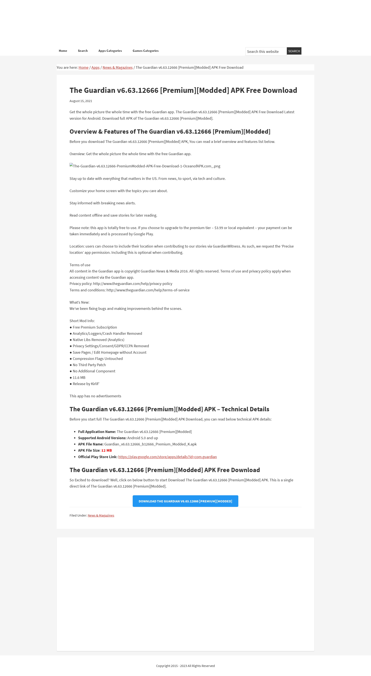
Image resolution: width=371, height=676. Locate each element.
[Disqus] (185, 593)
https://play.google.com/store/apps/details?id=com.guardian (167, 456)
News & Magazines (101, 515)
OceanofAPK (179, 23)
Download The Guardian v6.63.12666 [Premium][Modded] (185, 501)
